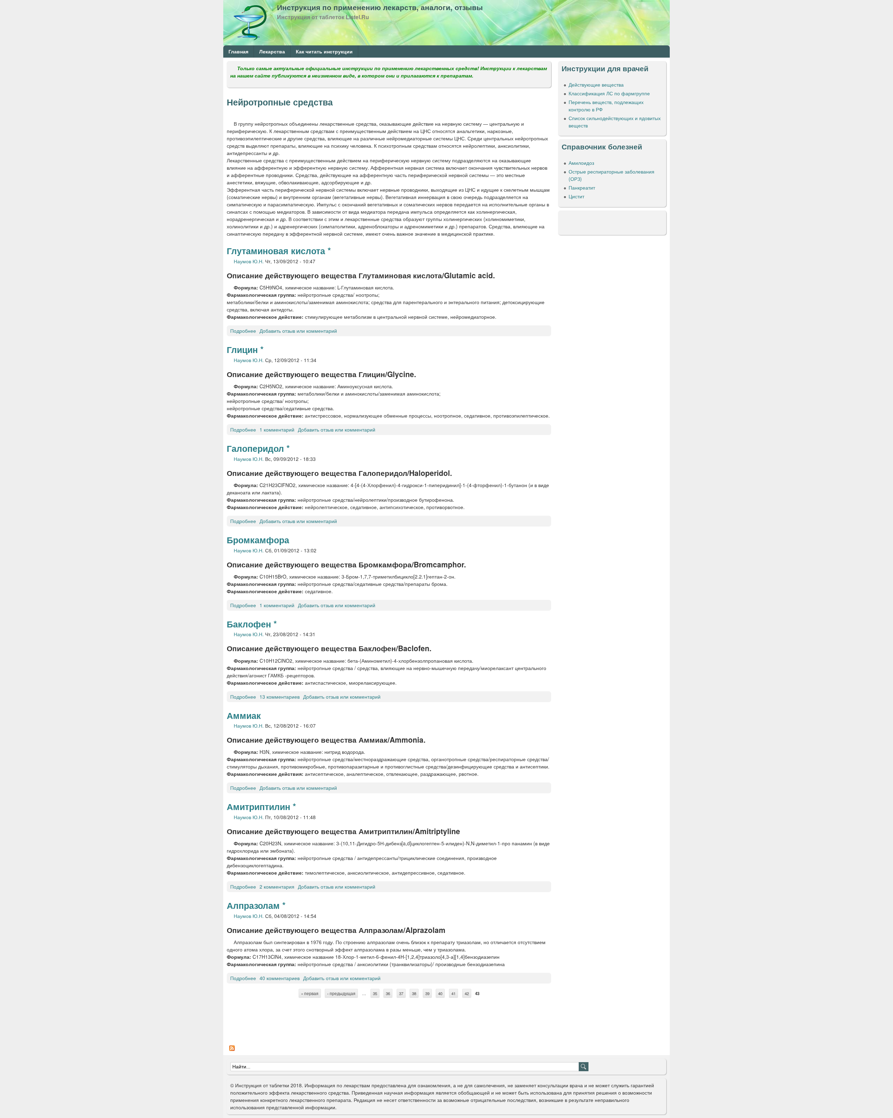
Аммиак (244, 715)
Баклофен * (252, 624)
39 (427, 993)
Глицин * (245, 349)
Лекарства (272, 51)
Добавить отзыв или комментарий (298, 330)
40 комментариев (280, 977)
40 (440, 993)
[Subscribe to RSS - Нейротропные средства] (232, 1051)
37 (401, 993)
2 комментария (277, 886)
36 (388, 993)
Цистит (576, 196)
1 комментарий (277, 429)
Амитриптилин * (261, 806)
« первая (309, 993)
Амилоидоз (581, 162)
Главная (238, 51)
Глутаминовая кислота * (279, 250)
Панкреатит (582, 187)
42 (467, 993)
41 (453, 993)
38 (414, 993)
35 (375, 993)
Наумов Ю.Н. (249, 261)
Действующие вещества (596, 84)
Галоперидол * (258, 448)
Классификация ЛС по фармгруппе (609, 93)
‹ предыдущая (341, 993)
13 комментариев (280, 696)
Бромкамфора (258, 540)
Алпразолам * (256, 905)
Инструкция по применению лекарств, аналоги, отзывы (380, 7)
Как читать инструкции (324, 51)
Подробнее (243, 330)
